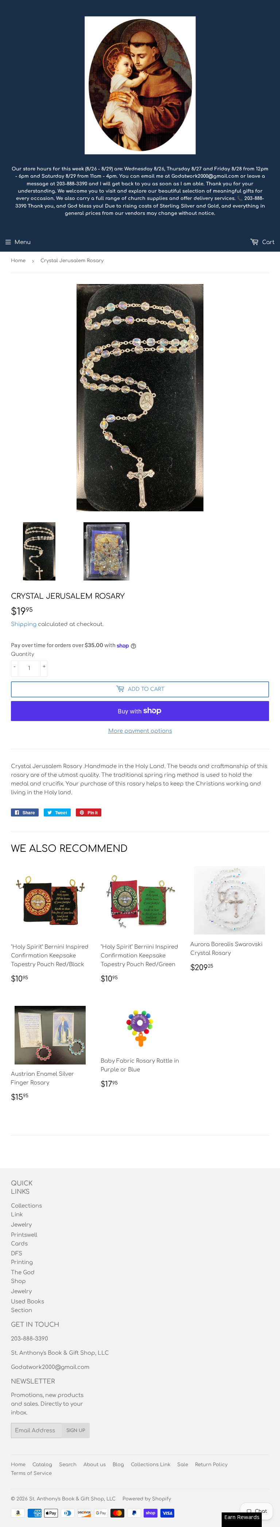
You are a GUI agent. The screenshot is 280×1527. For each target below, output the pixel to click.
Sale (182, 1464)
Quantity (22, 654)
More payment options (140, 731)
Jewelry (21, 1225)
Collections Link (150, 1464)
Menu (23, 242)
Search (68, 1464)
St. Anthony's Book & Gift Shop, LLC (72, 1499)
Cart (268, 242)
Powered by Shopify (146, 1499)
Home (18, 260)
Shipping (23, 624)
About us (94, 1464)
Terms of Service (31, 1473)
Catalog (42, 1464)
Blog (118, 1464)
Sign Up (75, 1430)
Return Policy (211, 1464)
